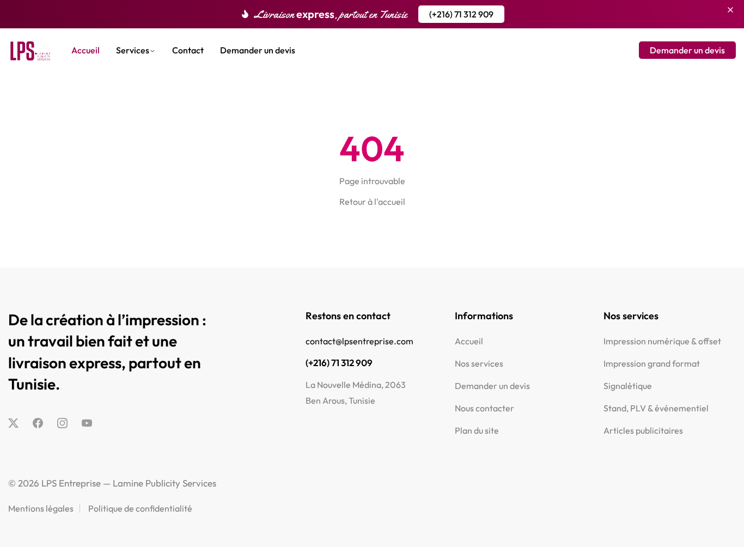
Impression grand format (651, 363)
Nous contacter (484, 408)
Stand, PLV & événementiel (656, 408)
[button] (461, 14)
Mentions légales (41, 508)
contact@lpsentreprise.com (359, 341)
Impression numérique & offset (662, 341)
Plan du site (477, 430)
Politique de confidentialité (140, 508)
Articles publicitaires (643, 430)
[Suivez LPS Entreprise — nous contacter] (13, 423)
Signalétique (627, 385)
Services (132, 50)
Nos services (479, 363)
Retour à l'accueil (372, 201)
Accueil (85, 50)
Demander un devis (257, 50)
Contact (188, 50)
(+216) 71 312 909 (339, 362)
